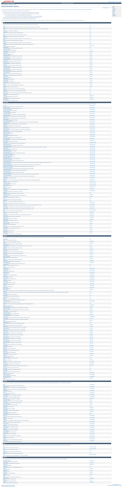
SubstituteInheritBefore (6, 374)
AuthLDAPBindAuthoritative (7, 146)
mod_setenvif (92, 260)
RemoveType (5, 343)
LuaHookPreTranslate (6, 68)
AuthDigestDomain (6, 130)
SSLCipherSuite (5, 221)
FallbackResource (5, 413)
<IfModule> (4, 41)
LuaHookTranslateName (6, 70)
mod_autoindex (92, 384)
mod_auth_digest (92, 128)
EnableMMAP (5, 293)
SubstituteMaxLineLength (7, 376)
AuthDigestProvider (6, 134)
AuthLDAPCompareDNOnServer (8, 153)
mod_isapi (91, 306)
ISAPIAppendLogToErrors (7, 306)
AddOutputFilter (5, 254)
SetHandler (4, 366)
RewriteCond (5, 349)
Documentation (11, 4)
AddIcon (4, 392)
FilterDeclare (5, 470)
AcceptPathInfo (5, 239)
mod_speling (92, 460)
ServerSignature (5, 93)
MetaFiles (4, 436)
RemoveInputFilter (6, 337)
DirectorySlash (5, 405)
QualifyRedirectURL (6, 322)
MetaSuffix (4, 438)
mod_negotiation (92, 316)
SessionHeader (5, 215)
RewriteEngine (5, 351)
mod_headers (92, 345)
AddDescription (5, 390)
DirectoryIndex (5, 401)
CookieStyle (5, 285)
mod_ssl (91, 221)
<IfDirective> (5, 37)
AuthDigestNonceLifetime (7, 132)
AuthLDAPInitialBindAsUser (7, 161)
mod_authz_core (92, 202)
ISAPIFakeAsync (5, 310)
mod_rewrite (91, 347)
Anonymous (5, 105)
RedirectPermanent (6, 328)
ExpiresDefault (5, 411)
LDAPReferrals (5, 196)
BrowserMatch (5, 260)
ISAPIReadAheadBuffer (6, 314)
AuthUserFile (5, 188)
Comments (114, 15)
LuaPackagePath (5, 80)
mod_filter (91, 256)
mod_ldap (91, 194)
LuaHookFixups (5, 60)
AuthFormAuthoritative (6, 138)
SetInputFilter (5, 368)
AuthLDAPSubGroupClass (7, 175)
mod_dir (91, 401)
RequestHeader (5, 345)
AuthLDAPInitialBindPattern (7, 163)
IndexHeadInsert (5, 423)
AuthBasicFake (5, 117)
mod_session (92, 211)
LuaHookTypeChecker (6, 72)
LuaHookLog (5, 64)
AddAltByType (5, 388)
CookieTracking (5, 287)
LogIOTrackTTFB (5, 51)
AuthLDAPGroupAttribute (7, 157)
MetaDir (4, 434)
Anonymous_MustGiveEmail (7, 109)
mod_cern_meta (92, 434)
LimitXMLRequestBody (6, 49)
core (90, 31)
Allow (4, 446)
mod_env (91, 320)
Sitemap (120, 1)
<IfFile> (4, 39)
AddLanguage (5, 252)
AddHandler (5, 248)
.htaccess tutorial (88, 9)
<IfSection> (4, 43)
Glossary (117, 1)
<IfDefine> (4, 35)
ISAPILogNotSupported (6, 312)
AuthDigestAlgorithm (6, 128)
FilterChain (4, 468)
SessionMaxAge (5, 219)
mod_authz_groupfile (93, 142)
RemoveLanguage (6, 339)
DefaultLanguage (5, 289)
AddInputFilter (5, 250)
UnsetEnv (4, 378)
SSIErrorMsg (5, 95)
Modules (109, 1)
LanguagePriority (5, 316)
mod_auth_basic (92, 115)
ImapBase (4, 417)
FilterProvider (5, 474)
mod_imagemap (92, 417)
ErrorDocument (5, 297)
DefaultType (5, 291)
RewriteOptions (5, 353)
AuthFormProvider (6, 140)
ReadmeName (5, 440)
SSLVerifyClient (5, 231)
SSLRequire (5, 225)
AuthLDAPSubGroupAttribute (7, 173)
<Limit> (4, 198)
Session (4, 211)
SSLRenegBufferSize (6, 223)
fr (110, 7)
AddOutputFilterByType (6, 256)
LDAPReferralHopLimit (6, 194)
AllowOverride (27, 9)
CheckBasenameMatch (6, 460)
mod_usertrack (92, 277)
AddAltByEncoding (6, 386)
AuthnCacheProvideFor (6, 182)
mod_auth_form (92, 138)
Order (4, 454)
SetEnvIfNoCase (5, 364)
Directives (112, 1)
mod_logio (91, 51)
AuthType (4, 186)
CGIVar (4, 266)
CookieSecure (5, 283)
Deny (4, 448)
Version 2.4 (15, 4)
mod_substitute (92, 372)
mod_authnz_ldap (92, 144)
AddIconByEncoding (6, 394)
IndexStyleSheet (5, 432)
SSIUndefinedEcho (6, 99)
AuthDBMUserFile (5, 126)
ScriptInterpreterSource (6, 357)
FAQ (115, 1)
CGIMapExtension (6, 264)
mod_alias (91, 324)
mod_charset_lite (92, 268)
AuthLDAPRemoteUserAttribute (7, 167)
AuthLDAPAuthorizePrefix (7, 144)
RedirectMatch (5, 326)
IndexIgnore (5, 425)
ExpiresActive (5, 407)
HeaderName (5, 415)
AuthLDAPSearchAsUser (6, 171)
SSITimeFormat (5, 97)
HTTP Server (6, 4)
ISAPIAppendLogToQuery (7, 308)
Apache (2, 4)
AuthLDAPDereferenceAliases (7, 155)
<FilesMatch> (5, 31)
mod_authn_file (92, 188)
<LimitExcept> (5, 200)
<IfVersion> (4, 45)
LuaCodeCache (5, 53)
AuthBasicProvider (6, 119)
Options (114, 13)
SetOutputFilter (5, 370)
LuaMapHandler (5, 76)
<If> (3, 33)
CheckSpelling (5, 464)
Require (4, 202)
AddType (4, 258)
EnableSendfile (5, 295)
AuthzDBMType (5, 190)
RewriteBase (5, 347)
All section (31, 18)
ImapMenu (4, 421)
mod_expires (92, 407)
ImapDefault (5, 419)
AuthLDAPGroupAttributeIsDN (7, 159)
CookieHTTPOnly (5, 277)
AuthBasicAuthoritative (6, 115)
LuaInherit (4, 74)
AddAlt (4, 384)
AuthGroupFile (5, 142)
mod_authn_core (92, 186)
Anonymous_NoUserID (6, 111)
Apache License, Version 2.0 (11, 486)
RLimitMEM (5, 89)
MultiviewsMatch (5, 318)
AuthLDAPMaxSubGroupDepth (7, 165)
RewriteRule (5, 355)
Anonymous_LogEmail (6, 107)
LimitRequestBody (6, 47)
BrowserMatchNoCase (6, 262)
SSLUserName (5, 229)
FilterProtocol (5, 472)
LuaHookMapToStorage (6, 66)
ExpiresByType (5, 409)
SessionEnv (5, 213)
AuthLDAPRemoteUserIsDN (7, 169)
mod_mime (91, 248)
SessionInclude (5, 217)
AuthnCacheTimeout (6, 184)
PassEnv (4, 320)
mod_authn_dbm (92, 126)
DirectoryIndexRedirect (6, 403)
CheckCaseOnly (5, 462)
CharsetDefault (5, 268)
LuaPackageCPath (6, 78)
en (109, 7)
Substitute (4, 372)
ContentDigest (5, 466)
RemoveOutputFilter (6, 341)
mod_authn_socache (93, 182)
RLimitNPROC (5, 91)
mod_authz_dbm (92, 190)
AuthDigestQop (5, 136)
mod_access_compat (93, 446)
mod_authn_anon (92, 105)
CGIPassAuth (5, 192)
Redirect (4, 324)
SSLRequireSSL (5, 227)
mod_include (92, 95)
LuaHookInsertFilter (6, 62)
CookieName (5, 279)
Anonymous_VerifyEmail (6, 113)
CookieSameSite (5, 281)
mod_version (92, 45)
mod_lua (91, 53)
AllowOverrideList (58, 20)
